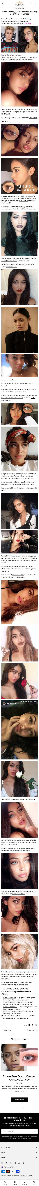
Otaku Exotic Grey (26, 982)
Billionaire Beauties (13, 1175)
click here (27, 23)
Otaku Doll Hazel (27, 566)
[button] (35, 3)
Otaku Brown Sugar (17, 558)
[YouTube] (23, 1163)
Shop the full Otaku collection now (13, 1016)
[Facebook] (6, 1163)
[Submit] (35, 1131)
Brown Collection (18, 575)
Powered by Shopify (26, 1175)
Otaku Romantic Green (17, 476)
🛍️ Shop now (19, 1099)
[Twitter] (2, 1163)
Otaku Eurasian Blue (27, 848)
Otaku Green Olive (21, 482)
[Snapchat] (19, 1163)
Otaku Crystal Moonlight (23, 974)
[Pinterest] (11, 1163)
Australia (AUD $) (9, 1167)
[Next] (22, 1108)
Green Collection (18, 488)
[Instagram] (15, 1163)
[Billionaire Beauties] (19, 3)
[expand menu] (2, 3)
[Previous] (17, 1108)
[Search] (31, 3)
